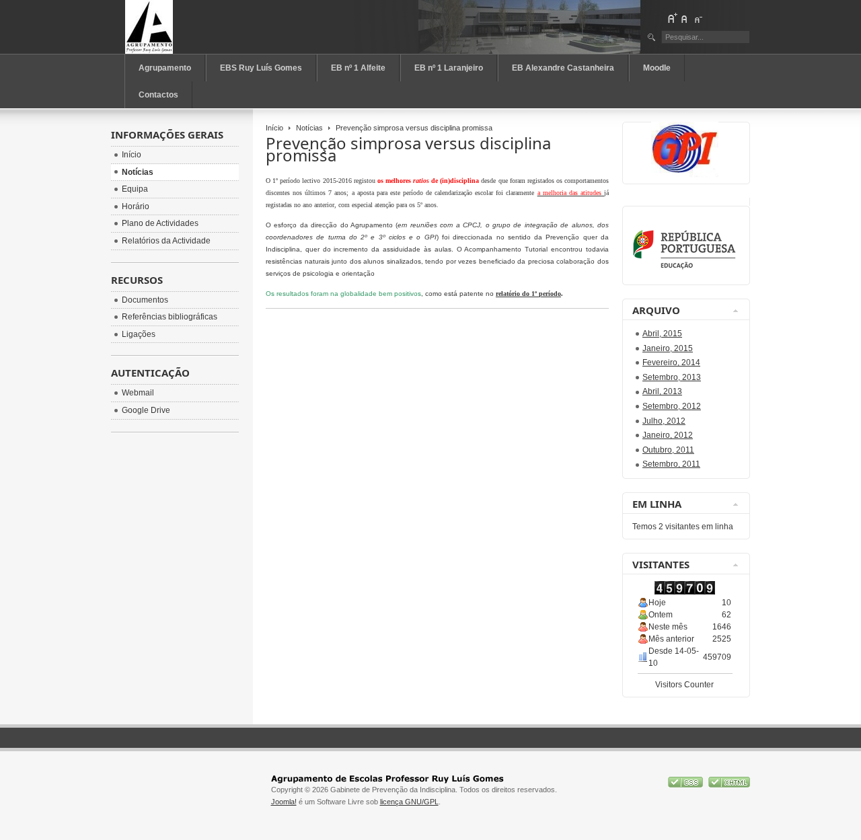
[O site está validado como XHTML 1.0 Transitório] (729, 785)
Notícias (309, 128)
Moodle (657, 68)
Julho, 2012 (663, 421)
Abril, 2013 (662, 391)
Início (274, 128)
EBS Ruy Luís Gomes (261, 68)
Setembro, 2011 (671, 464)
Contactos (158, 95)
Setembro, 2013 (671, 377)
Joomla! (284, 802)
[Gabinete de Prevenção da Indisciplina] (184, 27)
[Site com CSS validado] (686, 785)
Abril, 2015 (662, 333)
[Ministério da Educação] (686, 267)
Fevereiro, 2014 (671, 362)
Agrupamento (165, 68)
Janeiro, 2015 (667, 348)
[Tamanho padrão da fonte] (684, 18)
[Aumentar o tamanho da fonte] (672, 18)
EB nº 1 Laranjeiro (448, 68)
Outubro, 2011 (668, 450)
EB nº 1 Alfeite (358, 68)
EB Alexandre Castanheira (563, 68)
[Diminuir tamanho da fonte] (697, 18)
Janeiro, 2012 (667, 435)
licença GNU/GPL (409, 802)
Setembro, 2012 (671, 406)
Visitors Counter (684, 684)
